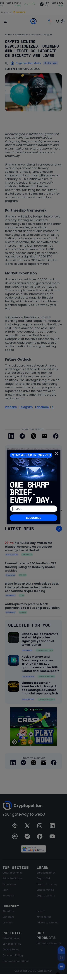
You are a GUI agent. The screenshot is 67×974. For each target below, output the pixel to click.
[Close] (57, 453)
